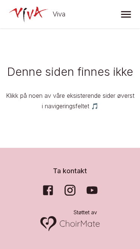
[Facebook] (48, 190)
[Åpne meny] (126, 14)
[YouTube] (92, 190)
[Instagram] (70, 190)
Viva (59, 14)
